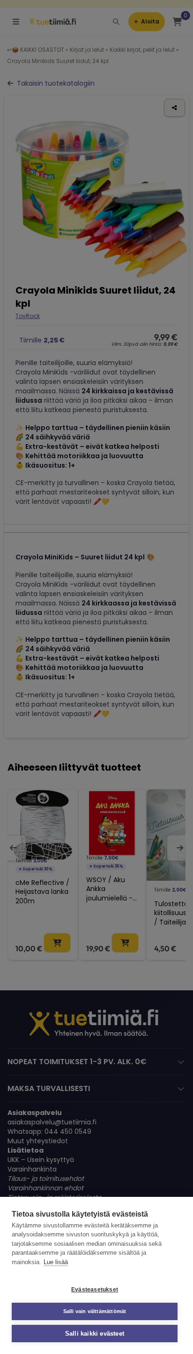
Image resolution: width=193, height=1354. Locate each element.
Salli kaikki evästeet (94, 1333)
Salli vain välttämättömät (94, 1311)
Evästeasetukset (94, 1289)
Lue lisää (56, 1262)
